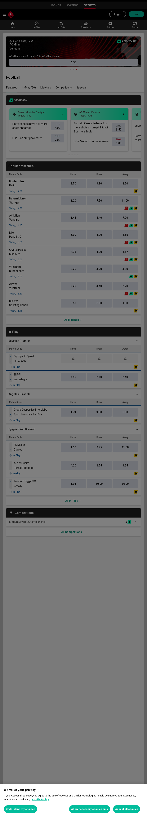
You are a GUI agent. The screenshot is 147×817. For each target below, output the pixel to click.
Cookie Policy (40, 799)
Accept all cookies (126, 809)
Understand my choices (20, 809)
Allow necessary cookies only (89, 809)
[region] (73, 800)
